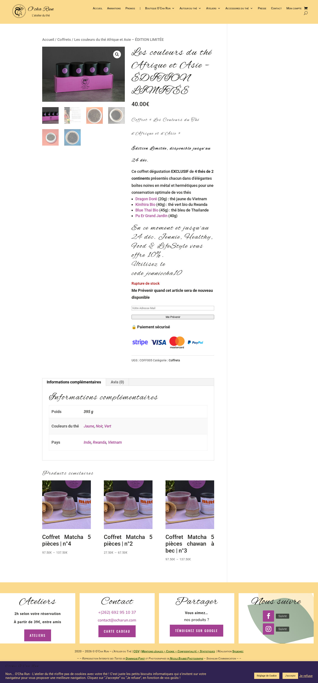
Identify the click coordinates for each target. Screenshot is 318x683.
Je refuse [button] (306, 676)
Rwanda (99, 442)
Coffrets (64, 40)
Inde (87, 442)
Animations (114, 8)
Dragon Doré (146, 199)
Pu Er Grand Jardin (151, 215)
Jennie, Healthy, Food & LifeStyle (172, 241)
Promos (130, 8)
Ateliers (211, 8)
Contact (276, 8)
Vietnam (115, 442)
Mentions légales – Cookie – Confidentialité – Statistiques (178, 651)
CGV (136, 651)
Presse (262, 8)
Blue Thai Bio (146, 210)
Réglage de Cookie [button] (267, 675)
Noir (99, 426)
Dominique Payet (135, 658)
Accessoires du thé (237, 8)
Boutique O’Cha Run (157, 8)
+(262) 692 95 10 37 (117, 612)
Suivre (282, 616)
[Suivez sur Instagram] (268, 629)
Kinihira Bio (145, 204)
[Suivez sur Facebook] (268, 616)
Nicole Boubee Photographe (186, 658)
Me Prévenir (173, 317)
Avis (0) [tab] (117, 382)
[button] (117, 54)
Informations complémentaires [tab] (74, 382)
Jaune (89, 426)
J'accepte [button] (290, 675)
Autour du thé (188, 8)
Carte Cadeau (117, 631)
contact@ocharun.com (117, 620)
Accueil (97, 8)
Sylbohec (238, 651)
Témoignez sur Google (196, 630)
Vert (107, 426)
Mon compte (294, 8)
